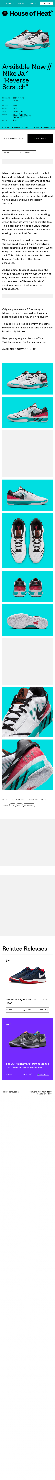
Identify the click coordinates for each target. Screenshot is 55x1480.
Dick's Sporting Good (34, 327)
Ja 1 (15, 108)
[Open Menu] (5, 13)
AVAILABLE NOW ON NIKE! (19, 349)
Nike (15, 106)
